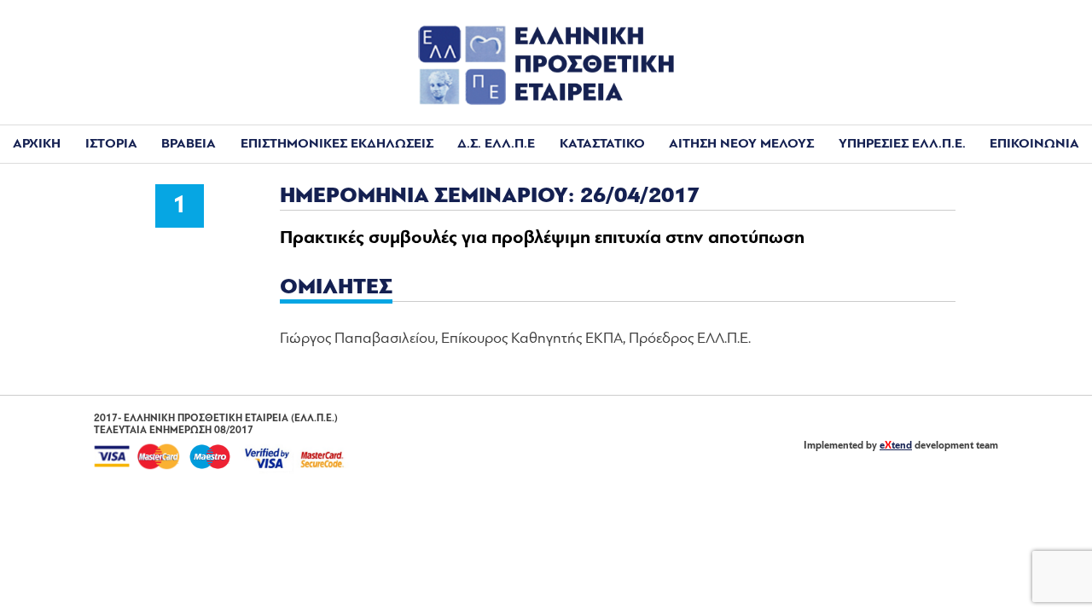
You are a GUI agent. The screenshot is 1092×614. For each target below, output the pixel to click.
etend (896, 446)
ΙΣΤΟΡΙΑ (111, 144)
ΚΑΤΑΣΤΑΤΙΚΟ (602, 144)
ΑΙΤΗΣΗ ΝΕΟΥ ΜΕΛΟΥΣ (741, 144)
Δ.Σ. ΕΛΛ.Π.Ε (496, 144)
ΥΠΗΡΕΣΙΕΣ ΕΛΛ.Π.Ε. (902, 144)
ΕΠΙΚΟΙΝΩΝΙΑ (1034, 144)
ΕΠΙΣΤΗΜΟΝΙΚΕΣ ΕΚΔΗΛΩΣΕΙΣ (337, 144)
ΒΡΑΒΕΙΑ (188, 144)
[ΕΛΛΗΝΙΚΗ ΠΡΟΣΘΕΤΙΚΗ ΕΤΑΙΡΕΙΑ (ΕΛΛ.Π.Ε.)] (546, 101)
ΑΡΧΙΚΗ (37, 144)
